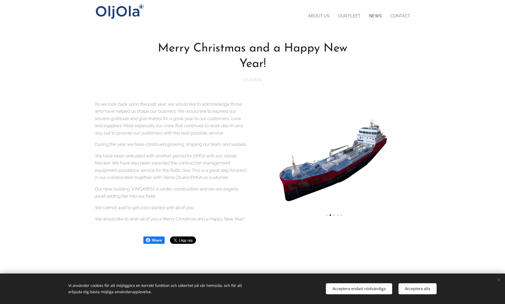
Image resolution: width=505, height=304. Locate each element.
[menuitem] (320, 16)
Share (157, 240)
